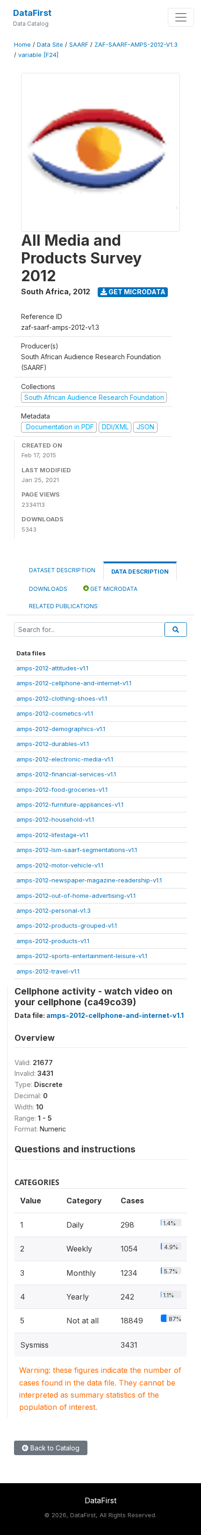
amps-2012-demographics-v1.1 (60, 728)
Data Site (50, 44)
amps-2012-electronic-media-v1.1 (64, 759)
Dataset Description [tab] (62, 570)
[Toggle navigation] (181, 17)
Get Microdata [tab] (113, 588)
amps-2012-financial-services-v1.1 (66, 774)
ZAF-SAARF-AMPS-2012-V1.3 (136, 44)
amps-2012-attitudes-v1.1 (52, 668)
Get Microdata (136, 292)
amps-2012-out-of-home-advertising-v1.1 (76, 895)
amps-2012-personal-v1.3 (53, 910)
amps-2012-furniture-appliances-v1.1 (69, 804)
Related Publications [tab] (63, 606)
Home (22, 44)
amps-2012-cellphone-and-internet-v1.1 (73, 683)
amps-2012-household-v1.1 (55, 819)
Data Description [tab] (140, 571)
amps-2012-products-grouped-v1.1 (66, 925)
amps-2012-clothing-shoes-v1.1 (61, 698)
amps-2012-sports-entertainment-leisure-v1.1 (81, 955)
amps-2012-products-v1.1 (52, 941)
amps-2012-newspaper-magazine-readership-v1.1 (89, 880)
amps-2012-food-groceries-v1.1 (62, 789)
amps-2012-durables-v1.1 (52, 743)
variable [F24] (38, 54)
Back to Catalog (54, 1448)
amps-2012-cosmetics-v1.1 (54, 713)
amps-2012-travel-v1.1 (47, 971)
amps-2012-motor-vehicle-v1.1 (59, 865)
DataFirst (32, 13)
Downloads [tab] (48, 588)
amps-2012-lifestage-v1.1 (52, 835)
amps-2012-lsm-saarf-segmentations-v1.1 (76, 849)
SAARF (78, 44)
